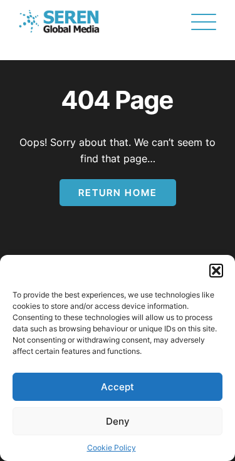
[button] (216, 270)
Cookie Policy (111, 447)
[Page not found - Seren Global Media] (59, 21)
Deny (118, 421)
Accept (117, 387)
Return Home (117, 193)
